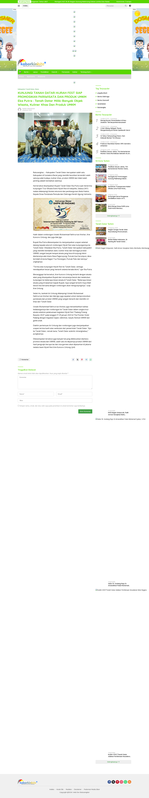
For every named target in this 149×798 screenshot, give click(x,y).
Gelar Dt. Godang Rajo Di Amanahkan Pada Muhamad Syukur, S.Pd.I (118, 585)
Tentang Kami (85, 72)
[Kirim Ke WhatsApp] (90, 359)
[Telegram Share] (86, 359)
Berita (26, 72)
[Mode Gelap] (130, 6)
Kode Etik (60, 789)
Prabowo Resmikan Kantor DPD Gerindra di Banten (115, 145)
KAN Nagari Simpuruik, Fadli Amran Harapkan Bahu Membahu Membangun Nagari (119, 414)
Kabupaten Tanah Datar (26, 89)
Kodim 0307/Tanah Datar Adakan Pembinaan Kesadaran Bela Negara (119, 755)
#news (21, 77)
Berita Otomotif (103, 100)
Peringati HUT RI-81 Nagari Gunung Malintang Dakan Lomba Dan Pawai (47, 2)
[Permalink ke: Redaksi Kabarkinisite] (19, 109)
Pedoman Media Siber (92, 789)
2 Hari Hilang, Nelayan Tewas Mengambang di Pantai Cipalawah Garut (115, 129)
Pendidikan (45, 72)
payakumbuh (102, 93)
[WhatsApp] (125, 782)
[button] (126, 5)
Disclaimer (78, 789)
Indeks (25, 6)
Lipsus (35, 72)
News (37, 89)
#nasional (41, 77)
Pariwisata (65, 72)
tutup (14, 9)
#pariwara (31, 77)
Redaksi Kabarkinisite (28, 109)
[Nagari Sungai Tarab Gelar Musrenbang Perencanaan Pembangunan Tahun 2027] (101, 231)
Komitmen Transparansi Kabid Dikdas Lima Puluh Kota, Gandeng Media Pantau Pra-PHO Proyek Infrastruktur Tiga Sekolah (119, 187)
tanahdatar (102, 104)
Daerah (54, 72)
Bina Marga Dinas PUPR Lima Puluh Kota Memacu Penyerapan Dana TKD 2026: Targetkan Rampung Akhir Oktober (118, 207)
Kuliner (75, 72)
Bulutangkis (102, 107)
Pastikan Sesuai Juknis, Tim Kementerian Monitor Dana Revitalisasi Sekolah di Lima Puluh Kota (115, 152)
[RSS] (129, 782)
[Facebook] (109, 782)
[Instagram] (121, 782)
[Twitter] (113, 782)
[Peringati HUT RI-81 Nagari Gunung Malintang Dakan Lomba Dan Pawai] (101, 178)
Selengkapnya (112, 216)
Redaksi (69, 789)
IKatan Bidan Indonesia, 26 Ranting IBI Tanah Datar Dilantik (117, 240)
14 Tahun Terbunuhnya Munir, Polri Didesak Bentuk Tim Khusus (112, 137)
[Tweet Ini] (77, 359)
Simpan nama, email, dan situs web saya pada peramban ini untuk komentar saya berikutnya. (52, 406)
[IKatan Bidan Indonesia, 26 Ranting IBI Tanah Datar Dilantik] (101, 241)
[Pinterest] (117, 782)
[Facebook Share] (73, 359)
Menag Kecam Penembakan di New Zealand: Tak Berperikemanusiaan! (113, 121)
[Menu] (19, 6)
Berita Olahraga (103, 97)
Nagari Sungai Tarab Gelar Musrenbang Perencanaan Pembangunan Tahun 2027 (118, 231)
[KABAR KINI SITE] (32, 63)
